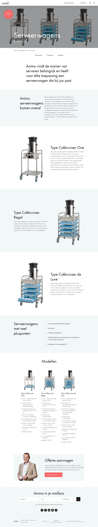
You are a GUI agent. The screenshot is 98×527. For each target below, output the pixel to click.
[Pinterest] (56, 510)
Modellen (60, 55)
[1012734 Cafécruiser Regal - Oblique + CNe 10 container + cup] (49, 379)
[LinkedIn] (49, 510)
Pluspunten (50, 55)
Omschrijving (38, 55)
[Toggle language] (90, 3)
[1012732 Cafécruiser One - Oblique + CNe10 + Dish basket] (29, 379)
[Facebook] (42, 510)
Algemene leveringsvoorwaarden (56, 521)
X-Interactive (81, 521)
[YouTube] (52, 510)
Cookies (45, 521)
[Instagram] (45, 510)
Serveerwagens (22, 50)
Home (15, 50)
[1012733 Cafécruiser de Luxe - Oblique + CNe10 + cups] (69, 379)
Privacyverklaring (70, 521)
